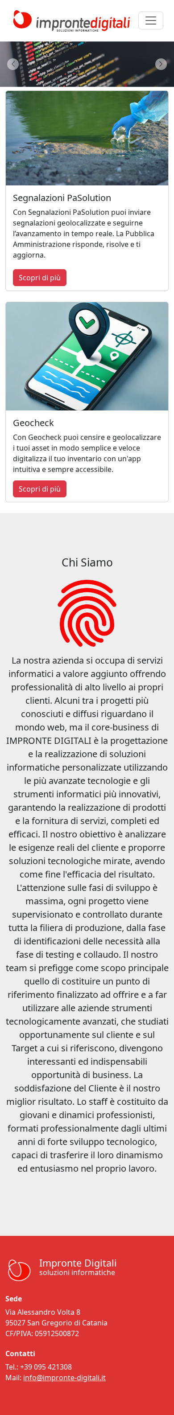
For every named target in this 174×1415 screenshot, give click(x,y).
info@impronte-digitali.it (64, 1377)
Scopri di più (40, 278)
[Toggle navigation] (150, 20)
